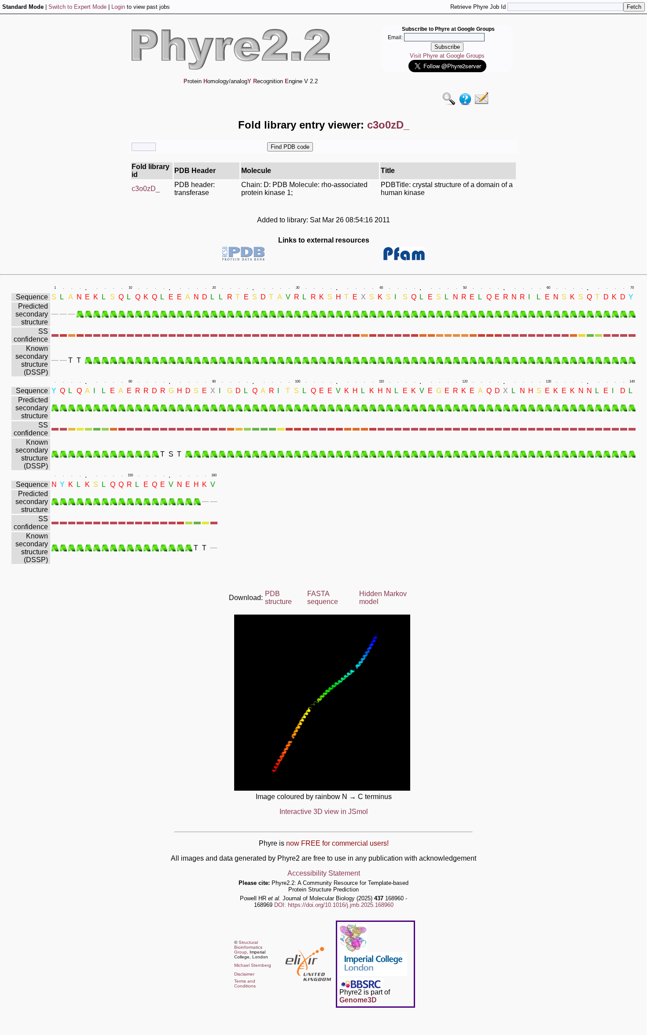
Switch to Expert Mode (77, 7)
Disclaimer (244, 974)
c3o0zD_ (146, 188)
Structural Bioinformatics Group (248, 947)
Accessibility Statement (323, 873)
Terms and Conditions (245, 983)
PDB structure (278, 597)
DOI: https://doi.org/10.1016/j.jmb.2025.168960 (333, 905)
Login (118, 7)
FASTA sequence (322, 597)
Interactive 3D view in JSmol (323, 811)
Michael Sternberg (252, 965)
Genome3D (358, 1000)
